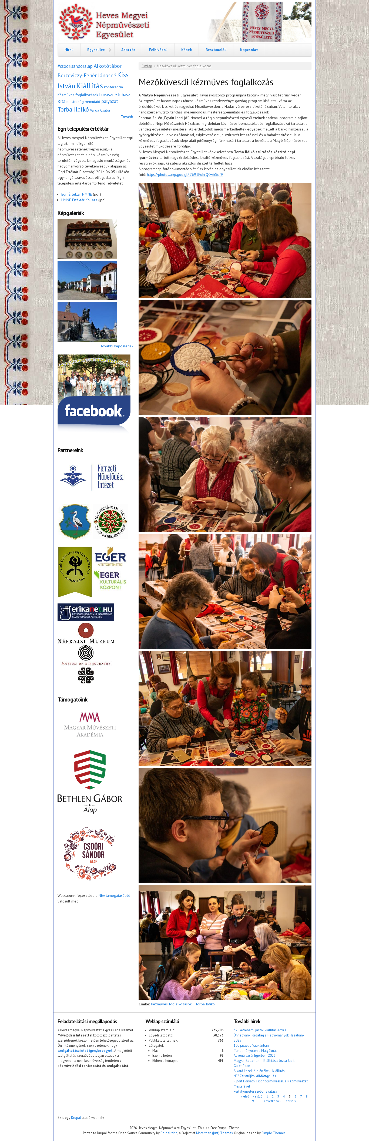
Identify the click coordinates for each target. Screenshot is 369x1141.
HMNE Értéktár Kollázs (79, 199)
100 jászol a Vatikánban (251, 1045)
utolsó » (290, 1101)
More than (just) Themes (214, 1133)
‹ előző (257, 1096)
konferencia (113, 87)
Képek (186, 49)
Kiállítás (89, 85)
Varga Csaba (100, 110)
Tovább (127, 116)
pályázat (109, 101)
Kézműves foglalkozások (78, 94)
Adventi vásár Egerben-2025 (255, 1055)
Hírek (69, 49)
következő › (272, 1101)
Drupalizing (168, 1133)
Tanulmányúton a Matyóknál (255, 1050)
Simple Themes (273, 1133)
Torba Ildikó (73, 109)
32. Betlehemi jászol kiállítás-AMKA (260, 1030)
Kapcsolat (249, 49)
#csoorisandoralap (75, 66)
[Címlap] (184, 22)
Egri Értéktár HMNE (76, 194)
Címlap (147, 66)
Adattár (128, 49)
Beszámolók (216, 49)
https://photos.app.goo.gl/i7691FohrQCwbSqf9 (185, 174)
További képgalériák (116, 346)
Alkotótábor (108, 65)
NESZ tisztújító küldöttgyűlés (255, 1076)
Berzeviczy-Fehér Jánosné (87, 75)
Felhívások (158, 49)
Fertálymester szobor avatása (255, 1091)
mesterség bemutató (83, 101)
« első (245, 1096)
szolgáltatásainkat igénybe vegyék (85, 1050)
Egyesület (96, 49)
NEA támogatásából (114, 895)
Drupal (76, 1117)
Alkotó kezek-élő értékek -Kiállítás (259, 1071)
